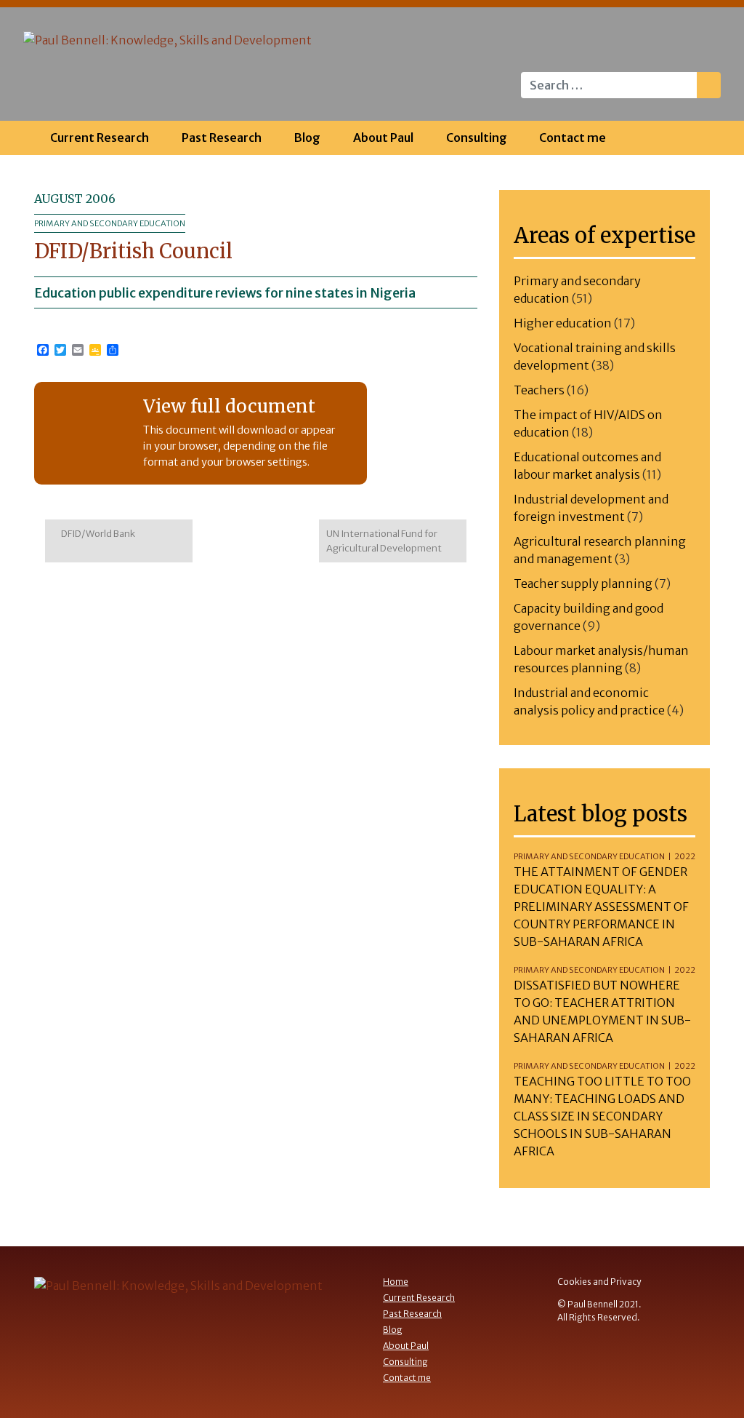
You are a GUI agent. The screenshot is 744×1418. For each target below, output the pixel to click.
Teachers (539, 390)
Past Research (222, 137)
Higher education (563, 323)
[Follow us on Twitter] (701, 47)
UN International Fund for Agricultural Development (384, 540)
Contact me (572, 137)
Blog (307, 137)
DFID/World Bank (97, 533)
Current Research (99, 137)
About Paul (383, 137)
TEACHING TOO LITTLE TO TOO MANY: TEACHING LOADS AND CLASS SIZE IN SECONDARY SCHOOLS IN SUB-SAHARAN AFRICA (602, 1116)
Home (395, 1281)
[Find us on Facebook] (672, 47)
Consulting (476, 137)
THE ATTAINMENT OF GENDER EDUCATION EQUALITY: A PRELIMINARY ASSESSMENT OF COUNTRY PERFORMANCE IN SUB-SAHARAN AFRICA (601, 906)
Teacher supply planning (583, 583)
